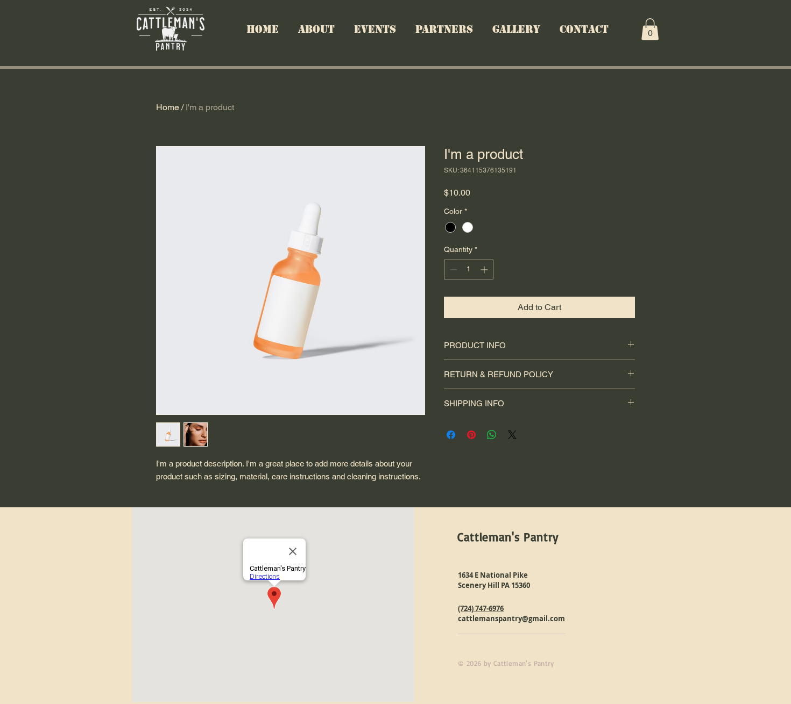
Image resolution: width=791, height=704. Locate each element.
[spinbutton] (468, 269)
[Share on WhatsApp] (491, 434)
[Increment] (485, 269)
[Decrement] (452, 269)
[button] (650, 29)
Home (167, 107)
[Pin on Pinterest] (471, 434)
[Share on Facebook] (450, 434)
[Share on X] (512, 434)
